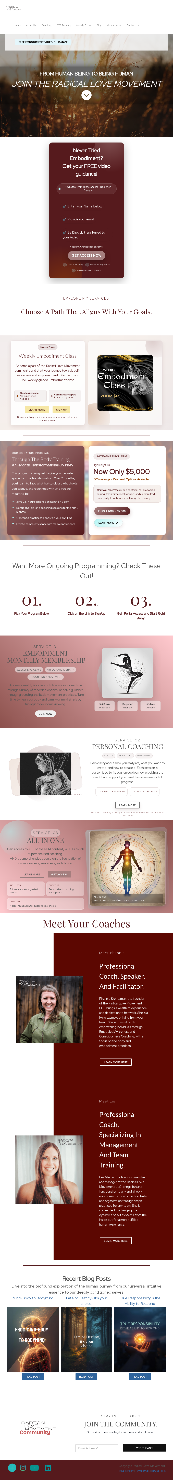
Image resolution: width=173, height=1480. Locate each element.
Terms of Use (142, 1470)
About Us (31, 25)
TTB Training (64, 25)
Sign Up (61, 409)
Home (18, 25)
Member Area (114, 25)
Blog (99, 25)
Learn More (37, 409)
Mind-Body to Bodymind (33, 1298)
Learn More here (116, 1062)
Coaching (47, 25)
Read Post (33, 1376)
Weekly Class (83, 25)
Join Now (45, 713)
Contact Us (133, 25)
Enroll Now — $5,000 (112, 511)
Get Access (59, 874)
